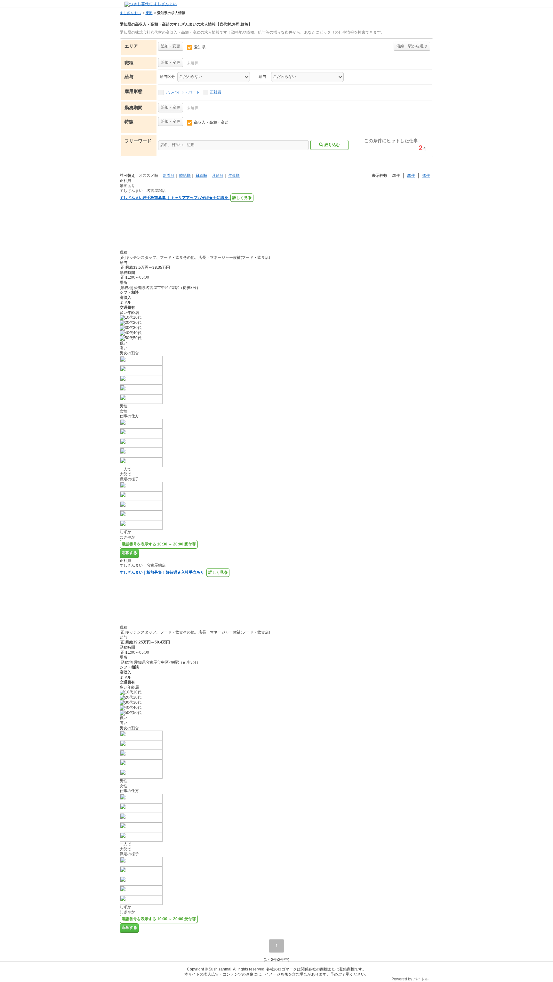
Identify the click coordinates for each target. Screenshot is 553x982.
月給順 (217, 175)
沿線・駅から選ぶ (412, 46)
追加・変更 (170, 46)
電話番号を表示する (159, 544)
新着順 (168, 175)
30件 (411, 175)
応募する (129, 553)
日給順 (201, 175)
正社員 (215, 92)
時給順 (185, 175)
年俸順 (234, 175)
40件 (426, 175)
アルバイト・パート (182, 92)
